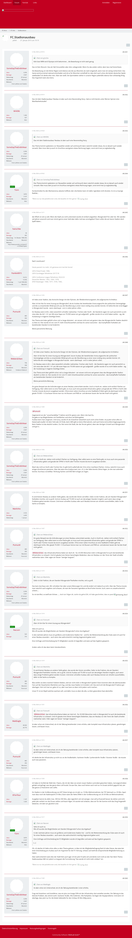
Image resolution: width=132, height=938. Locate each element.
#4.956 (125, 705)
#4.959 (125, 817)
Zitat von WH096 (43, 137)
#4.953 (125, 571)
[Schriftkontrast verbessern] (126, 85)
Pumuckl (37, 411)
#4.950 (125, 450)
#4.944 (125, 173)
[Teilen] (128, 45)
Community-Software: (66, 935)
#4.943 (125, 131)
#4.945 (125, 212)
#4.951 (125, 492)
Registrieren (117, 3)
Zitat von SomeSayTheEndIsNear (48, 180)
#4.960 (125, 878)
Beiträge (8, 75)
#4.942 (125, 95)
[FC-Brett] (66, 16)
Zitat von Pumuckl (43, 348)
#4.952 (125, 528)
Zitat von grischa (42, 58)
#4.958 (125, 779)
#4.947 (125, 295)
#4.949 (125, 407)
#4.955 (125, 661)
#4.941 (125, 52)
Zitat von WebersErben (45, 456)
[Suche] (126, 2)
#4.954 (125, 614)
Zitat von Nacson (43, 823)
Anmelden (106, 3)
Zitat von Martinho (43, 577)
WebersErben (38, 553)
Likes (7, 72)
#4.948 (125, 342)
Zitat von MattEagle (43, 746)
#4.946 (125, 257)
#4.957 (125, 740)
